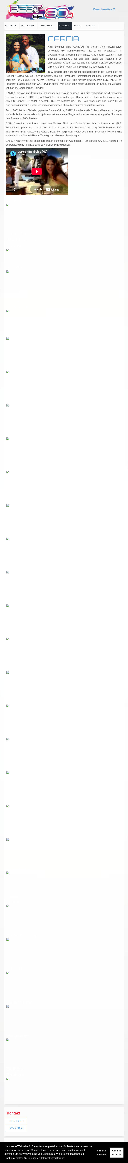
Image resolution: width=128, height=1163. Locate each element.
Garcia (13, 534)
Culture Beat (19, 1002)
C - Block (15, 200)
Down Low (17, 334)
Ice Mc (13, 701)
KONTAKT (16, 1121)
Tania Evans (19, 634)
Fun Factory (18, 768)
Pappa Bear (18, 367)
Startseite (11, 26)
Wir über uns (27, 26)
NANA (12, 734)
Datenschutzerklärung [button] (52, 1158)
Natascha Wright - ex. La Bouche (21, 239)
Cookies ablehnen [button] (101, 1152)
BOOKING (16, 1128)
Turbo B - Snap (22, 935)
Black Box (16, 401)
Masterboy (17, 835)
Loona (12, 901)
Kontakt (90, 26)
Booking (77, 26)
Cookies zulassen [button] (116, 1152)
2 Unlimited (18, 868)
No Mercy (16, 601)
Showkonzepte (47, 26)
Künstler (64, 26)
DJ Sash (15, 467)
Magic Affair (18, 567)
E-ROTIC (16, 968)
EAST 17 (15, 801)
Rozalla (14, 267)
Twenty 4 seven (22, 668)
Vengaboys (18, 1035)
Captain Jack (20, 434)
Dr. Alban (15, 501)
